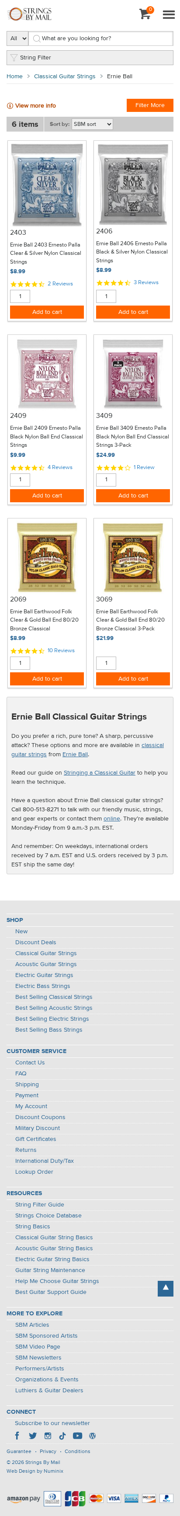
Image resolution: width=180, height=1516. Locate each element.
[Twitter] (32, 1437)
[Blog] (92, 1437)
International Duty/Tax (44, 1161)
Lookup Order (34, 1172)
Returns (26, 1150)
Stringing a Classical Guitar (99, 773)
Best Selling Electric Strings (52, 1019)
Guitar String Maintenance (50, 1270)
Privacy (48, 1451)
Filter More (150, 105)
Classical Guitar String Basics (54, 1237)
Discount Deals (35, 942)
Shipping (27, 1084)
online (112, 819)
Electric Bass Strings (42, 986)
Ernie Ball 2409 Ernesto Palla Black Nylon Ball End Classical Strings (46, 436)
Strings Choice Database (48, 1216)
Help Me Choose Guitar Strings (57, 1281)
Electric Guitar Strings (44, 975)
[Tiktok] (62, 1437)
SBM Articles (32, 1325)
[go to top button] (165, 1289)
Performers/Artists (39, 1369)
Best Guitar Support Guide (51, 1292)
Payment (26, 1095)
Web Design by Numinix (35, 1471)
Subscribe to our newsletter (52, 1423)
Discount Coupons (40, 1117)
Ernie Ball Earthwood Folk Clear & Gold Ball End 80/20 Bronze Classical (44, 620)
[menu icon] (168, 15)
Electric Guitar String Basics (52, 1259)
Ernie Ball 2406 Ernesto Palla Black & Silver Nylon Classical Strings (132, 252)
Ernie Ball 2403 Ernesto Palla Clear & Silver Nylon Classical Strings (45, 253)
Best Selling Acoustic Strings (54, 1008)
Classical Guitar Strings (65, 76)
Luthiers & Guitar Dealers (49, 1390)
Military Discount (37, 1128)
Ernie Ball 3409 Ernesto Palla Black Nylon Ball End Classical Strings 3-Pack (132, 436)
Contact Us (30, 1063)
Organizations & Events (47, 1380)
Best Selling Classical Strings (54, 997)
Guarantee (19, 1451)
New (21, 931)
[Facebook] (17, 1437)
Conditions (77, 1451)
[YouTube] (77, 1437)
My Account (31, 1106)
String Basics (32, 1227)
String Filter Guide (39, 1205)
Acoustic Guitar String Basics (54, 1248)
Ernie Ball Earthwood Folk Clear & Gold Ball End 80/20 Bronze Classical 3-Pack (130, 620)
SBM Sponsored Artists (46, 1336)
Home (15, 76)
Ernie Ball (75, 754)
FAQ (21, 1074)
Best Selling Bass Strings (49, 1030)
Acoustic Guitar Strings (46, 964)
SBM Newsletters (38, 1358)
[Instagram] (47, 1437)
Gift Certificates (35, 1139)
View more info (35, 106)
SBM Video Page (37, 1347)
